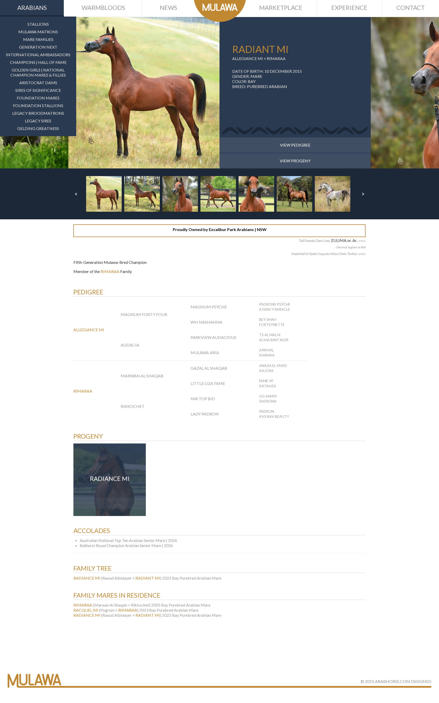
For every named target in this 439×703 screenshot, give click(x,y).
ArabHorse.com (392, 681)
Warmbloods (103, 7)
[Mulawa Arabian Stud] (220, 11)
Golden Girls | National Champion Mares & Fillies (38, 72)
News (168, 7)
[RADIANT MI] (144, 92)
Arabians (32, 7)
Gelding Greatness (38, 128)
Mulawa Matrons (38, 31)
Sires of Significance (38, 90)
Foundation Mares (38, 97)
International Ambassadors (38, 54)
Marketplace (280, 7)
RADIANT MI (147, 578)
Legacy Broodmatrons (38, 113)
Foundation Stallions (38, 105)
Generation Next (38, 47)
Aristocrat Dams (38, 82)
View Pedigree (295, 144)
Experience (349, 7)
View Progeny (295, 160)
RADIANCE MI (86, 578)
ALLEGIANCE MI (247, 58)
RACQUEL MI (85, 610)
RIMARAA (276, 58)
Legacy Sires (38, 120)
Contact (410, 7)
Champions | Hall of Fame (38, 62)
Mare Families (38, 39)
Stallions (38, 24)
